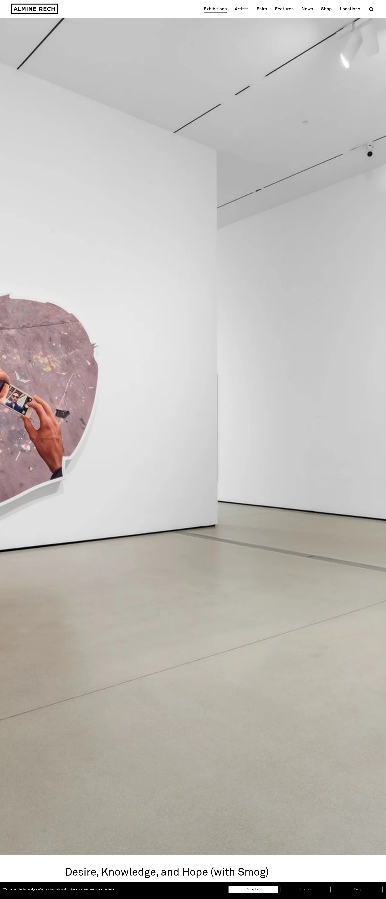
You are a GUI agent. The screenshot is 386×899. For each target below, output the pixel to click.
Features (284, 9)
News (307, 9)
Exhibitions (215, 9)
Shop (326, 8)
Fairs (262, 9)
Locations (350, 9)
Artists (241, 9)
